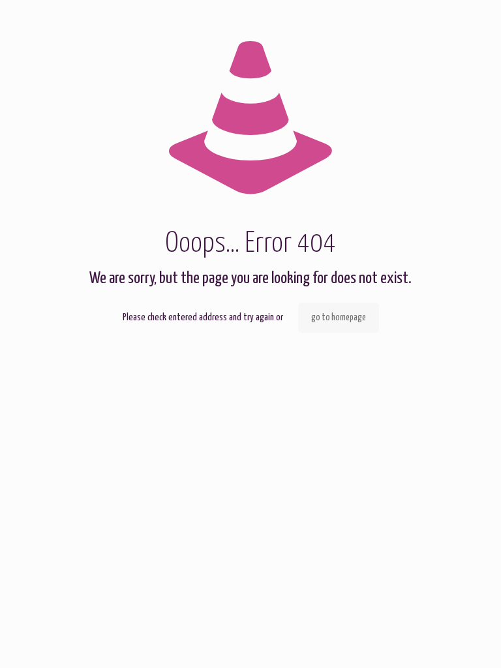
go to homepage (338, 317)
